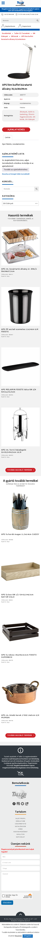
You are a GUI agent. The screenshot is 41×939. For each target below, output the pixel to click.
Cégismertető (20, 824)
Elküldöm (7, 902)
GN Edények (30, 119)
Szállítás (21, 835)
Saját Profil (20, 819)
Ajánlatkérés (16, 130)
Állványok (23, 112)
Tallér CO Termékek (22, 33)
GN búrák (14, 36)
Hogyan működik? (20, 832)
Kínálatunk (20, 821)
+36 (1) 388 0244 (9, 14)
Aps (21, 99)
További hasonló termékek (19, 470)
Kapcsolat (20, 837)
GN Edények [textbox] (19, 203)
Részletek (18, 936)
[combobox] (20, 203)
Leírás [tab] (7, 137)
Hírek (20, 829)
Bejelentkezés (10, 26)
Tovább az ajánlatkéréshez (15, 169)
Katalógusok (20, 827)
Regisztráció (26, 26)
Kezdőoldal (6, 33)
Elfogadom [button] (28, 936)
